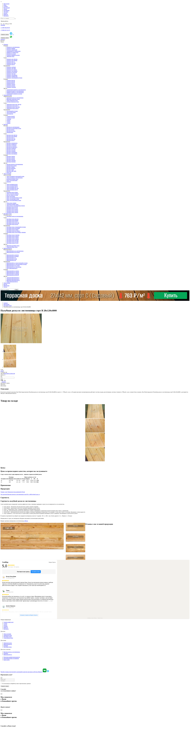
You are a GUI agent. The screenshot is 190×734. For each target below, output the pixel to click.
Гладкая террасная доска (13, 101)
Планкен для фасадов (12, 76)
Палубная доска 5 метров (13, 235)
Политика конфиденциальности (12, 657)
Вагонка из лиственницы (13, 127)
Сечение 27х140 (11, 117)
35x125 (9, 373)
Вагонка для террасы (12, 153)
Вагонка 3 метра (11, 157)
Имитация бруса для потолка (14, 267)
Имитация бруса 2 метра (13, 271)
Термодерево (7, 283)
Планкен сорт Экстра (12, 59)
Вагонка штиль (10, 129)
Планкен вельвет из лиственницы (15, 91)
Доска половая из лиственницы (15, 177)
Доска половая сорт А (12, 187)
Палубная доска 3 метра (13, 237)
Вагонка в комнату (11, 148)
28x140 (6, 373)
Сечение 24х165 (11, 116)
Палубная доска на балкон (13, 228)
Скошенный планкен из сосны (14, 93)
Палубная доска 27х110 (12, 243)
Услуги (5, 287)
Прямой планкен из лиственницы (15, 92)
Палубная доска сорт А (12, 221)
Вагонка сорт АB (11, 139)
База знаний (7, 7)
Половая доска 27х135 (12, 207)
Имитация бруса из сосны (13, 252)
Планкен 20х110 (11, 83)
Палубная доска (8, 213)
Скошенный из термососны (13, 51)
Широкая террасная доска (13, 99)
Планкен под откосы (12, 69)
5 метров (9, 119)
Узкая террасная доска (12, 100)
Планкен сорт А (11, 61)
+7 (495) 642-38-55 (5, 27)
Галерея (5, 6)
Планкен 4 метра (11, 85)
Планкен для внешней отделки (14, 77)
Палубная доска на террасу (13, 231)
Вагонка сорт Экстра (12, 135)
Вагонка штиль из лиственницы (15, 164)
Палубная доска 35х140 (12, 240)
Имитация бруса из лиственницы (15, 251)
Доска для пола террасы (13, 193)
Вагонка (6, 124)
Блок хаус (9, 172)
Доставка (6, 11)
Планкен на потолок (12, 72)
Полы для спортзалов (12, 180)
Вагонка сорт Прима (12, 136)
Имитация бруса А (11, 257)
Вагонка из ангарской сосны (14, 128)
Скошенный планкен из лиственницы (16, 89)
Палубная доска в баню (12, 229)
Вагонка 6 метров (11, 161)
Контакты (6, 15)
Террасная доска (8, 95)
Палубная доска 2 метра (13, 239)
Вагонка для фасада (11, 144)
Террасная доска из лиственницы (15, 97)
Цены (5, 5)
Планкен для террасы (12, 71)
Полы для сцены (11, 196)
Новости (6, 14)
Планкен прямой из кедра (13, 55)
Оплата (5, 13)
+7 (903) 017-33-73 (5, 30)
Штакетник (6, 285)
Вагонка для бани (11, 151)
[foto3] (10, 367)
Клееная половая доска (12, 179)
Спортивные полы (8, 638)
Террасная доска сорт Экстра (14, 104)
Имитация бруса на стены (13, 265)
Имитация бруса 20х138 (13, 275)
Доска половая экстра (12, 184)
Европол (9, 181)
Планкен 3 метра (11, 84)
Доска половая (7, 173)
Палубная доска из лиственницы (15, 216)
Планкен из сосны (11, 53)
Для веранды (10, 113)
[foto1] (10, 351)
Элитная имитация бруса (13, 277)
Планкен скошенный (12, 49)
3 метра (8, 121)
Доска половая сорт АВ (12, 188)
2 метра (8, 123)
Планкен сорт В (11, 64)
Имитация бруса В (11, 260)
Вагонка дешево (11, 167)
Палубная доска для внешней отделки (16, 227)
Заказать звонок (4, 34)
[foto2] (10, 359)
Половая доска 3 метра (12, 211)
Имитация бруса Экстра (13, 255)
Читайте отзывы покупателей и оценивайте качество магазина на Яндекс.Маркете (22, 671)
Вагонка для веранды (12, 143)
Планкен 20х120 (11, 80)
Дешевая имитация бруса (13, 279)
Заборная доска (10, 56)
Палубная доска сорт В (12, 224)
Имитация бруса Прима (13, 256)
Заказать (4, 381)
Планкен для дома (11, 68)
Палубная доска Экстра (12, 219)
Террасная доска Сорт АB (13, 107)
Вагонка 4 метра (11, 159)
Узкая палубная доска (12, 247)
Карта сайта (7, 659)
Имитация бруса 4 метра (13, 273)
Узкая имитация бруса (12, 281)
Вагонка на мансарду (12, 147)
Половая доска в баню (12, 192)
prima (2, 371)
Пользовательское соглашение (11, 658)
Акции (5, 9)
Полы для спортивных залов (14, 200)
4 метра (8, 120)
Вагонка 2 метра (11, 156)
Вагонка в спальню (11, 145)
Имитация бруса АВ (12, 259)
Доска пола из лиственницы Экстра (16, 205)
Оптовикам (6, 10)
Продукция (6, 3)
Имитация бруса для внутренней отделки (17, 263)
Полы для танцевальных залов (14, 197)
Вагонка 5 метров (11, 160)
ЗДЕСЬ (26, 521)
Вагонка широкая (11, 168)
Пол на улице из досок (12, 195)
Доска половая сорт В (12, 189)
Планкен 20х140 (11, 81)
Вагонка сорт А (10, 137)
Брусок (5, 284)
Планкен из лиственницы (13, 47)
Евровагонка (10, 132)
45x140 (13, 373)
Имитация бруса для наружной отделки (17, 264)
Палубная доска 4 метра (13, 236)
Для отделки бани (11, 112)
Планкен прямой (11, 48)
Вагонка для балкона (12, 152)
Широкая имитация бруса (13, 280)
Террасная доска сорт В (12, 108)
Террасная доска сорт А (12, 105)
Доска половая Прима (12, 185)
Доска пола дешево (11, 203)
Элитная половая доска (12, 204)
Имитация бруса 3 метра (13, 272)
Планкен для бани (11, 67)
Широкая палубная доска (13, 245)
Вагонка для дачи (11, 149)
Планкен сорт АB (11, 63)
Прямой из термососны (12, 52)
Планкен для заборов (12, 75)
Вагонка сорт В (10, 140)
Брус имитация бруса (12, 268)
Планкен (6, 44)
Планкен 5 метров (11, 87)
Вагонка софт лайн (11, 171)
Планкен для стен (11, 73)
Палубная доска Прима (12, 220)
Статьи (5, 623)
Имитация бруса (8, 248)
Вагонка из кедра (11, 131)
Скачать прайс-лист (9, 622)
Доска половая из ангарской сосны (15, 176)
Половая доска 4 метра (12, 209)
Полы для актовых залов (13, 199)
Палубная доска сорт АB (13, 223)
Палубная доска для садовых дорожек (16, 232)
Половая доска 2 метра (12, 212)
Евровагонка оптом (11, 165)
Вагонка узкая (10, 169)
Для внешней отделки (12, 111)
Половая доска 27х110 (12, 208)
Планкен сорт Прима (12, 60)
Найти (16, 289)
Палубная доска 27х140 (12, 241)
